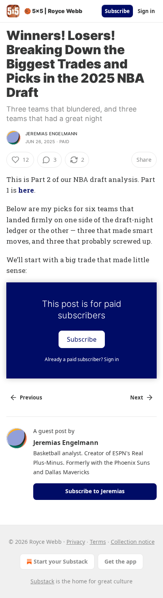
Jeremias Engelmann (51, 133)
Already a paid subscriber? (82, 359)
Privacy (75, 541)
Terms (98, 541)
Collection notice (133, 541)
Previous (31, 397)
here (26, 190)
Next (136, 397)
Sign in (146, 11)
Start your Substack (61, 561)
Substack (42, 581)
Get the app (120, 561)
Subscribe (117, 11)
